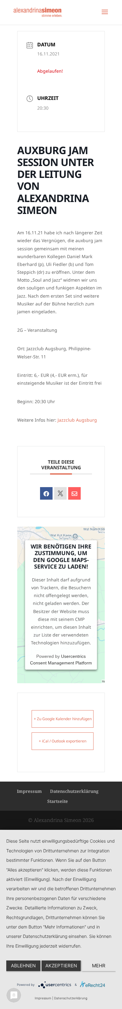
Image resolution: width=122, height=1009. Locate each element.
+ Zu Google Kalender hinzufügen (63, 718)
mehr (98, 966)
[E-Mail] (74, 493)
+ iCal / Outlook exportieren (62, 741)
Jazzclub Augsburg (77, 420)
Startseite (57, 801)
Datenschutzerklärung (74, 791)
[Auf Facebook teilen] (46, 493)
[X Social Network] (60, 493)
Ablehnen (23, 966)
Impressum (29, 791)
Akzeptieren (61, 966)
